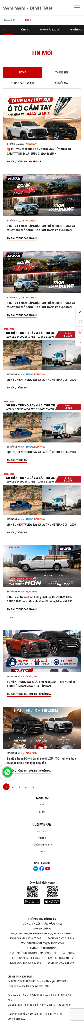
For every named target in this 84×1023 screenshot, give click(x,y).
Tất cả (6, 29)
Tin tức (11, 161)
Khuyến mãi (76, 29)
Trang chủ (9, 20)
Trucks (29, 374)
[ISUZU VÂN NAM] (36, 8)
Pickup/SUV (31, 144)
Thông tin (24, 29)
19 (33, 786)
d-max (10, 617)
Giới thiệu (42, 831)
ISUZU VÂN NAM (42, 824)
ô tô (42, 805)
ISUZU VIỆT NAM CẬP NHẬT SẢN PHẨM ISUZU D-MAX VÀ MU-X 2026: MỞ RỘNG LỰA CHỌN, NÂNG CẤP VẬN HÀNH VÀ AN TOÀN (42, 230)
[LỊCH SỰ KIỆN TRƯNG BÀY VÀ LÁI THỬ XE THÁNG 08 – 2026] (42, 349)
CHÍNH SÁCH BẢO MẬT (20, 976)
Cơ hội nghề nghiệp (42, 844)
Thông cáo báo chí (50, 29)
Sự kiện (33, 693)
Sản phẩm (42, 798)
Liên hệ (42, 851)
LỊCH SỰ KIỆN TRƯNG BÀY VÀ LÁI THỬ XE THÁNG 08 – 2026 (41, 380)
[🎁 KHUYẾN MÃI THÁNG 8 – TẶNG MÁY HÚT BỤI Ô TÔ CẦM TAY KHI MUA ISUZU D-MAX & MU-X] (42, 118)
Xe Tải (42, 812)
